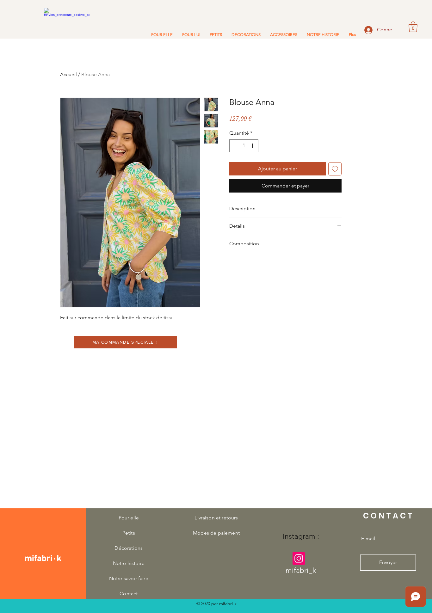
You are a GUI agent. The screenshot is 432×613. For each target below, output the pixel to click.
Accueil (68, 74)
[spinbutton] (244, 146)
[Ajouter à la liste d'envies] (335, 168)
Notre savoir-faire (128, 578)
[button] (413, 26)
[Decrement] (234, 146)
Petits (128, 533)
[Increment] (253, 146)
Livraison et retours (216, 518)
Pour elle (129, 518)
